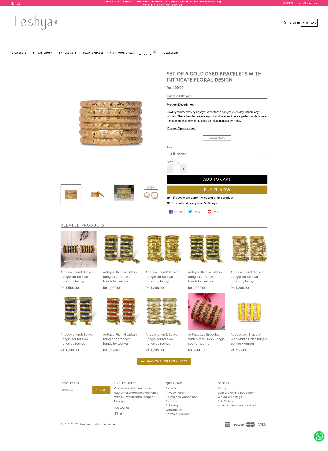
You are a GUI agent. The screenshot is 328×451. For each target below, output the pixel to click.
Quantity (173, 161)
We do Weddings (230, 397)
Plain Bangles (93, 53)
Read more (217, 138)
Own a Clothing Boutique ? (236, 393)
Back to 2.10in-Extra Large (167, 361)
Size (170, 146)
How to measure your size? (237, 405)
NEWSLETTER (70, 383)
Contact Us (174, 410)
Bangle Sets (68, 53)
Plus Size (146, 54)
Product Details (179, 96)
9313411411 (288, 3)
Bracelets (20, 53)
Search (171, 388)
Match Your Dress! (121, 53)
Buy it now (217, 190)
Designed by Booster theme (97, 424)
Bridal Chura (43, 53)
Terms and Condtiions (181, 397)
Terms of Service (178, 414)
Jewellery (171, 53)
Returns (171, 401)
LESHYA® (75, 424)
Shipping (172, 405)
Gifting (222, 388)
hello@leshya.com (308, 3)
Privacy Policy (175, 393)
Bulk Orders (225, 401)
